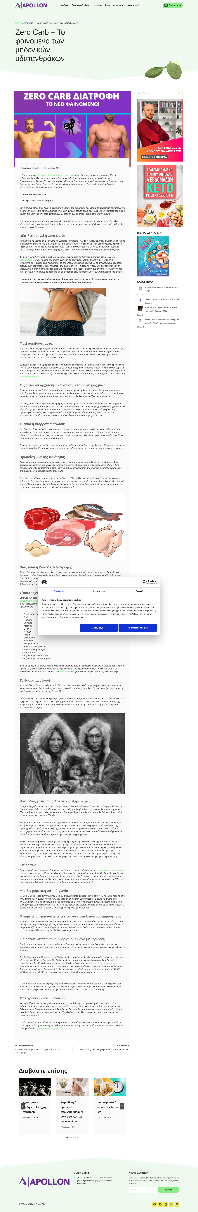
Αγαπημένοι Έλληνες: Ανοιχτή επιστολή (34, 1107)
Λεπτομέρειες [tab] (99, 591)
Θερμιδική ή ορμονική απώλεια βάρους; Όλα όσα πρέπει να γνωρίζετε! (72, 1112)
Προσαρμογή (97, 628)
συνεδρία (64, 5)
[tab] (67, 1137)
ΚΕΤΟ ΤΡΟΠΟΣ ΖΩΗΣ (28, 163)
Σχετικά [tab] (139, 591)
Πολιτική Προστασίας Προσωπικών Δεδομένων (94, 1178)
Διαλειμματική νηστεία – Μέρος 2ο (108, 1107)
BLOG (107, 5)
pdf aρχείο (64, 672)
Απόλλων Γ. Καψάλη (31, 168)
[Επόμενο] (122, 1106)
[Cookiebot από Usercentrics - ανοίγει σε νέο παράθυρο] (145, 582)
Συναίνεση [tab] (59, 591)
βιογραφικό (133, 5)
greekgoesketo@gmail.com (50, 1028)
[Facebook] (160, 1204)
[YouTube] (154, 1204)
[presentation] (35, 1087)
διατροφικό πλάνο (81, 5)
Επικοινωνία (81, 1184)
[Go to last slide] (23, 1106)
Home (18, 23)
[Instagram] (165, 1204)
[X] (171, 1204)
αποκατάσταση (27, 260)
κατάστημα (118, 5)
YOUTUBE (97, 5)
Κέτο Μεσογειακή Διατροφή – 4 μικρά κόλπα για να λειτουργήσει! (39, 1049)
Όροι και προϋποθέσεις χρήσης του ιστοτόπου (94, 1181)
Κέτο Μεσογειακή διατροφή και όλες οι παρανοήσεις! (104, 1048)
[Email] (177, 1204)
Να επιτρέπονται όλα (137, 628)
